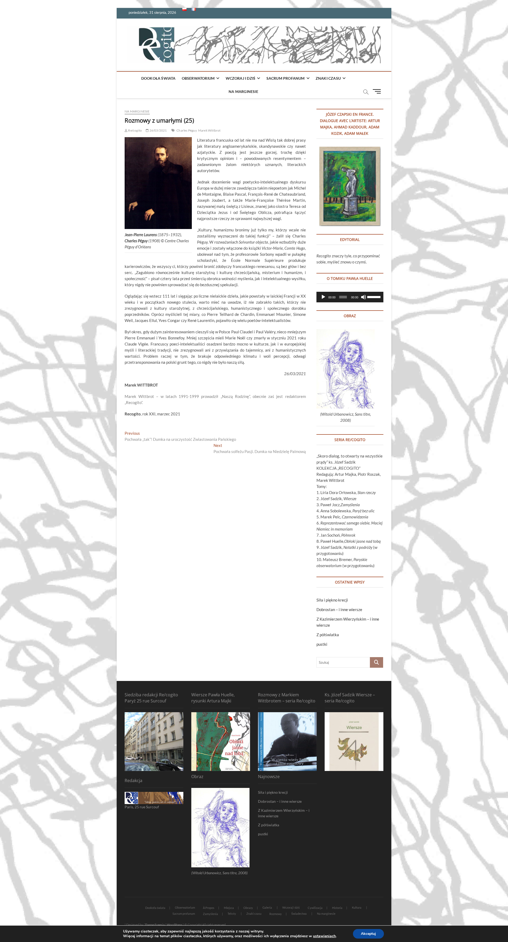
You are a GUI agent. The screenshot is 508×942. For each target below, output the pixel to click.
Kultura (356, 907)
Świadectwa (299, 913)
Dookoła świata (158, 78)
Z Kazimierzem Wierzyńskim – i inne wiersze (284, 813)
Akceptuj (368, 933)
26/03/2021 (158, 130)
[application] (349, 297)
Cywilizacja (315, 907)
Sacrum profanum (285, 78)
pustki (321, 644)
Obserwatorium (198, 78)
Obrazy (248, 907)
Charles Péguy (186, 130)
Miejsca (229, 907)
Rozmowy (275, 914)
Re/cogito (135, 130)
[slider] (374, 296)
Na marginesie (243, 91)
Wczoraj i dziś (241, 78)
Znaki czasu (328, 78)
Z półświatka (327, 634)
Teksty (232, 913)
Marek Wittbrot (209, 130)
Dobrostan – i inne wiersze (339, 609)
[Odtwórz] (323, 297)
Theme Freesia (154, 925)
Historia (337, 907)
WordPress (174, 925)
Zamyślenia (210, 914)
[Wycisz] (363, 297)
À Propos (208, 907)
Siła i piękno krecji (332, 600)
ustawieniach (324, 936)
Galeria (267, 907)
